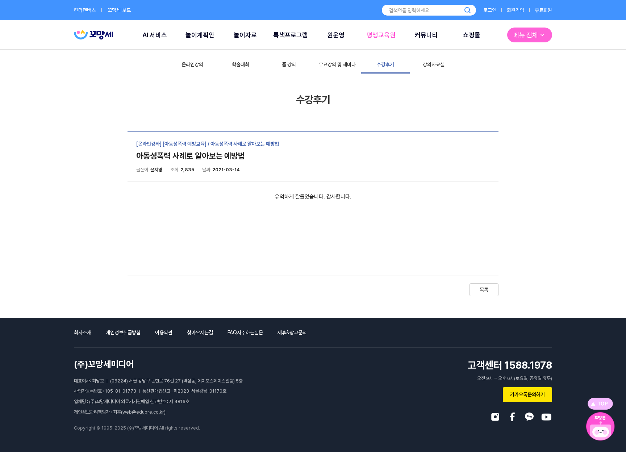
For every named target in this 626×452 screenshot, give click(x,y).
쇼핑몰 (471, 35)
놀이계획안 (199, 35)
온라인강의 (192, 64)
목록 (484, 290)
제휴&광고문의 (292, 332)
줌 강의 (289, 64)
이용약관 (163, 332)
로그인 (489, 10)
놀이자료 (245, 35)
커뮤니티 (426, 35)
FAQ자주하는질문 (245, 332)
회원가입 (515, 10)
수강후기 (385, 64)
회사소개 (82, 332)
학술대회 (240, 64)
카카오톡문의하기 (527, 394)
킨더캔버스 (85, 10)
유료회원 (543, 10)
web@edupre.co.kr (143, 412)
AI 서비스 (154, 35)
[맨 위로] (600, 404)
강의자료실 (434, 64)
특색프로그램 (290, 35)
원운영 (336, 35)
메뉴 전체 (525, 35)
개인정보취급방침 (123, 332)
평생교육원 (381, 35)
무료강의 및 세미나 (337, 64)
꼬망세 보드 (119, 10)
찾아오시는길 (200, 332)
